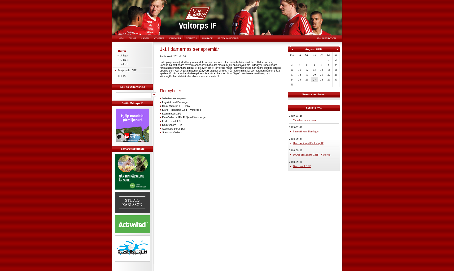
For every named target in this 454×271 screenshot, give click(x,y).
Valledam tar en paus (174, 98)
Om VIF (132, 38)
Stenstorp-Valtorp (172, 132)
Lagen (145, 38)
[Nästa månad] (337, 51)
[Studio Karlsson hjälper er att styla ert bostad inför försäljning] (132, 213)
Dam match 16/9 (171, 113)
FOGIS (122, 76)
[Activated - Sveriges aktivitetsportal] (132, 234)
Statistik (191, 38)
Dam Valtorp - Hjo (172, 124)
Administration (326, 38)
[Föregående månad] (292, 51)
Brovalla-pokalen (229, 38)
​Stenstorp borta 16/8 (174, 128)
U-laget (124, 59)
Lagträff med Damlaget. (175, 102)
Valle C (124, 64)
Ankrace (207, 38)
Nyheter (159, 38)
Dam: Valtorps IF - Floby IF (177, 106)
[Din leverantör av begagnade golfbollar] (132, 248)
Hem (121, 38)
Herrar (122, 50)
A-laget (124, 55)
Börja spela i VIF (127, 70)
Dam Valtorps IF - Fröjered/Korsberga (183, 117)
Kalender (175, 38)
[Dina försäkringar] (132, 190)
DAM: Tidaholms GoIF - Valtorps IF (182, 109)
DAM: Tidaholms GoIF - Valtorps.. (312, 154)
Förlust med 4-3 (171, 121)
